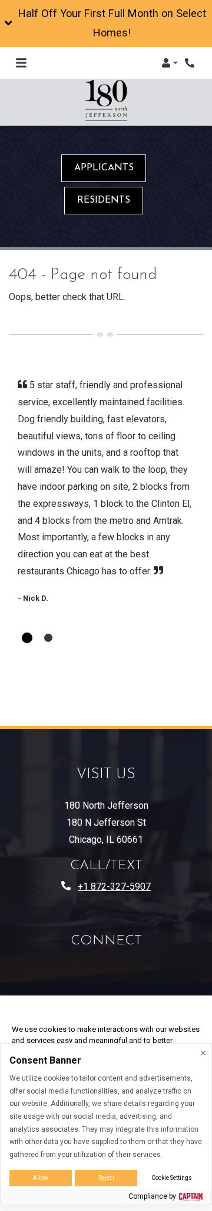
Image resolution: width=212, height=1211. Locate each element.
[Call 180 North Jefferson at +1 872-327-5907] (191, 63)
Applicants (104, 168)
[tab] (27, 638)
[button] (106, 23)
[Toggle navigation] (21, 63)
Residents (103, 200)
